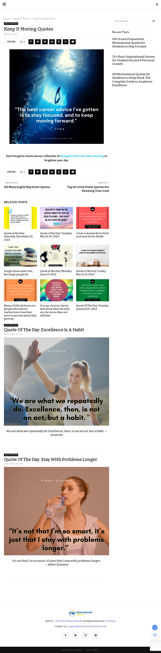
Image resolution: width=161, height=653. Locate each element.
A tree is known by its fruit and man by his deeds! (92, 235)
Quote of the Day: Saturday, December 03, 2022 (18, 236)
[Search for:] (134, 20)
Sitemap (111, 621)
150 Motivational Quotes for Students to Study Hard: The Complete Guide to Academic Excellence (132, 79)
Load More (80, 588)
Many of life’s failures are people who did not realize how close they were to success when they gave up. (20, 312)
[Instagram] (85, 635)
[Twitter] (75, 635)
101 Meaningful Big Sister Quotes (27, 187)
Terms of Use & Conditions (72, 650)
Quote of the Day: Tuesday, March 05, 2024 (56, 235)
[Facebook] (65, 635)
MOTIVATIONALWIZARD (69, 621)
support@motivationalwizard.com (87, 626)
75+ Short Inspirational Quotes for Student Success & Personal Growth (133, 60)
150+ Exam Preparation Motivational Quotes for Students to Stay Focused (129, 42)
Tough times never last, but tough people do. (18, 273)
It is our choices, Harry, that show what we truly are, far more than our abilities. (55, 310)
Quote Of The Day (11, 24)
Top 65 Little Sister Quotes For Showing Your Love (88, 189)
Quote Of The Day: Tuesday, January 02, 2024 (92, 307)
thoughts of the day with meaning (82, 156)
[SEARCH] (153, 21)
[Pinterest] (95, 635)
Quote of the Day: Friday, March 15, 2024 (91, 273)
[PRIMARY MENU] (4, 4)
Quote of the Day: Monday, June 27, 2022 (56, 273)
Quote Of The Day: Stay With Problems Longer (50, 459)
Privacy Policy (92, 650)
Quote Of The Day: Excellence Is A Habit (44, 329)
